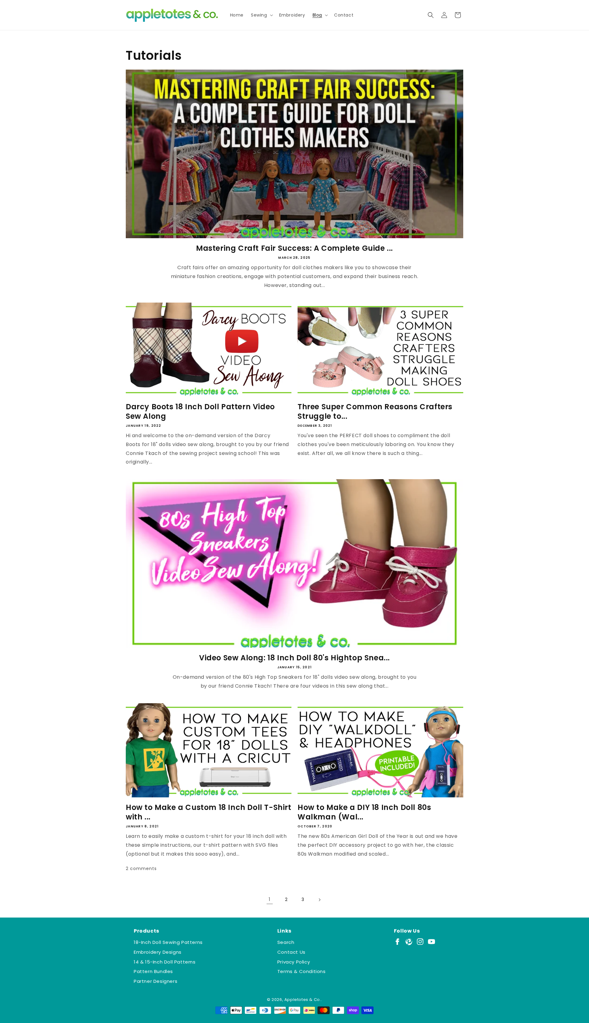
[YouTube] (431, 941)
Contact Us (291, 952)
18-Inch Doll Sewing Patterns (168, 942)
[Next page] (319, 900)
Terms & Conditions (301, 971)
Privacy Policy (293, 962)
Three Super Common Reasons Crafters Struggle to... (375, 411)
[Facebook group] (397, 941)
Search (285, 942)
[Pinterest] (408, 941)
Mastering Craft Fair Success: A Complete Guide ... (294, 248)
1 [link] (270, 899)
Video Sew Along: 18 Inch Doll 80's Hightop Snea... (294, 657)
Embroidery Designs (158, 952)
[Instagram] (420, 941)
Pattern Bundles (153, 971)
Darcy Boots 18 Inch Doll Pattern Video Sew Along (200, 411)
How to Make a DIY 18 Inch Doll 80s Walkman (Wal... (364, 812)
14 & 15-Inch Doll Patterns (165, 962)
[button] (261, 15)
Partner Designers (155, 981)
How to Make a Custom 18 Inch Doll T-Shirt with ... (208, 812)
